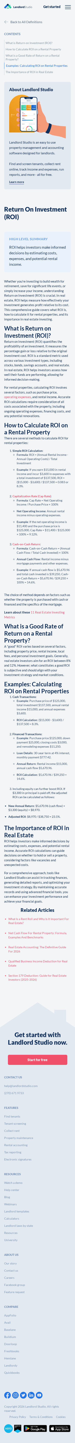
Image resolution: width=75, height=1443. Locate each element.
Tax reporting (12, 1152)
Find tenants (12, 1116)
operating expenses (17, 397)
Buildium (10, 1337)
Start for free (38, 1060)
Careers (9, 1277)
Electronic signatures (17, 1159)
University (11, 1240)
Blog (7, 1197)
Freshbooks (11, 1351)
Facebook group (14, 1285)
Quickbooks (12, 1372)
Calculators (11, 1218)
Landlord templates (16, 1211)
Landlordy (10, 1365)
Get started (51, 7)
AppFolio (10, 1315)
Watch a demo (13, 1182)
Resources (11, 1233)
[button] (68, 7)
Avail (7, 1322)
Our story (10, 1263)
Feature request (14, 1292)
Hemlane (10, 1358)
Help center (11, 1190)
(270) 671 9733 (14, 1093)
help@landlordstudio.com (21, 1086)
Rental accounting (16, 1145)
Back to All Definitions (26, 22)
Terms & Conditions (41, 1417)
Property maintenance (18, 1138)
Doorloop (10, 1344)
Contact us (11, 1270)
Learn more (16, 182)
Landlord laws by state (18, 1225)
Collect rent (12, 1130)
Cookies (61, 1417)
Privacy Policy (17, 1417)
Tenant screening (15, 1123)
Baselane (10, 1329)
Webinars (10, 1204)
